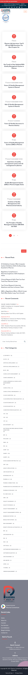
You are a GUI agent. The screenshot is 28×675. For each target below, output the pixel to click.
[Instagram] (14, 6)
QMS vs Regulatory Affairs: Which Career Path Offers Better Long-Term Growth (14, 292)
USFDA (4, 564)
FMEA (4, 442)
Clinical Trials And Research (11, 391)
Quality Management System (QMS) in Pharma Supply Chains (14, 183)
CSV (4, 417)
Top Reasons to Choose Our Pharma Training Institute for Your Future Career (13, 319)
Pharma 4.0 (6, 479)
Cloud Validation (8, 406)
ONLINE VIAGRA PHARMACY (9, 304)
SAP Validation (7, 534)
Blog (14, 40)
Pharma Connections (12, 607)
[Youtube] (17, 6)
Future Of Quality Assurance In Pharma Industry (14, 124)
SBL (4, 538)
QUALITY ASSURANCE (15, 120)
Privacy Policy (19, 673)
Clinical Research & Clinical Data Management (12, 382)
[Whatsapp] (7, 6)
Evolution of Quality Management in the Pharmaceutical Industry (14, 203)
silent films (4, 311)
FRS (4, 446)
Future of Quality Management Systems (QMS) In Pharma (14, 143)
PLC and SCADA (7, 494)
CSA (4, 413)
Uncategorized (7, 556)
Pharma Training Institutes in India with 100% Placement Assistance (13, 334)
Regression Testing (8, 516)
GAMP (4, 449)
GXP (4, 464)
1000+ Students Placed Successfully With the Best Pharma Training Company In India (13, 326)
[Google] (22, 6)
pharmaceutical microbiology (11, 486)
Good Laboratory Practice (10, 460)
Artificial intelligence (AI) (10, 366)
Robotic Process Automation (11, 527)
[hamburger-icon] (25, 12)
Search (24, 251)
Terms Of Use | (10, 673)
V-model (5, 567)
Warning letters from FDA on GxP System (12, 313)
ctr (4, 421)
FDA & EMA (6, 438)
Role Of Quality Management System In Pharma (14, 105)
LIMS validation (7, 471)
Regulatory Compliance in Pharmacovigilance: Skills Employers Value (12, 273)
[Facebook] (12, 6)
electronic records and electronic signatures (13, 429)
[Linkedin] (9, 6)
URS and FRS (6, 560)
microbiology (7, 475)
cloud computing (8, 395)
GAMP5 (5, 457)
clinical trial (7, 387)
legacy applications (9, 468)
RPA (4, 530)
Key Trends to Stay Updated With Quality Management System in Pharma (14, 66)
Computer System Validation (11, 410)
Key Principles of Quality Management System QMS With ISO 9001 (14, 224)
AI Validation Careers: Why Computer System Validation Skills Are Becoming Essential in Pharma (13, 266)
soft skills (6, 545)
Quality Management (15, 199)
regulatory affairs (8, 519)
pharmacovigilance (8, 490)
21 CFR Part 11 (6, 355)
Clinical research (8, 377)
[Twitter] (19, 6)
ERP (4, 435)
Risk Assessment (7, 523)
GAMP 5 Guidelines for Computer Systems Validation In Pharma (12, 307)
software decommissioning (11, 549)
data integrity (7, 424)
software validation (9, 553)
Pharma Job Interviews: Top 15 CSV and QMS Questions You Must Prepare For (14, 45)
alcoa (5, 359)
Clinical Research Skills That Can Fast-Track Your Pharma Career (13, 280)
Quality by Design (8, 505)
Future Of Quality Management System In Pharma (14, 86)
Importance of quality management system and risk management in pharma (14, 163)
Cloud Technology (8, 402)
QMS (15, 140)
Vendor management (9, 571)
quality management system (15, 82)
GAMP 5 (5, 453)
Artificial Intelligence (9, 362)
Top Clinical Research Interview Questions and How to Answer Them (12, 286)
